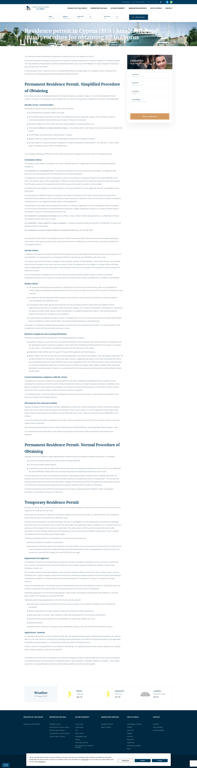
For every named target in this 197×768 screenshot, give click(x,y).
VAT (76, 730)
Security (129, 736)
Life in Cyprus (156, 8)
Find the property (158, 730)
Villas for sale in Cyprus (57, 730)
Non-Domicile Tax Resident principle (84, 746)
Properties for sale (99, 8)
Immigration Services (138, 8)
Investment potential (133, 745)
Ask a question (126, 2)
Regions (129, 733)
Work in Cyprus (106, 727)
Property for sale (54, 724)
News (129, 749)
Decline (142, 760)
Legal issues (79, 727)
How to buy (79, 724)
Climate (129, 727)
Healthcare (130, 742)
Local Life (130, 730)
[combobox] (134, 93)
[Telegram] (167, 2)
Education (130, 739)
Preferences (125, 760)
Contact (168, 8)
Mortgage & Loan (81, 736)
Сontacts (156, 724)
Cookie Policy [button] (85, 759)
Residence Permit (107, 724)
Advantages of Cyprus (134, 724)
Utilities (77, 739)
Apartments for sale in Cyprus (59, 727)
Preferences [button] (42, 761)
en (148, 2)
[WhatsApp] (171, 2)
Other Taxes (79, 733)
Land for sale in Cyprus (57, 736)
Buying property (118, 8)
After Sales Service (81, 742)
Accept (160, 760)
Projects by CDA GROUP (77, 8)
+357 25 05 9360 (140, 2)
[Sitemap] (161, 2)
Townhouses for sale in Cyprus (59, 733)
